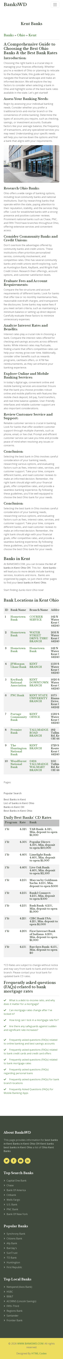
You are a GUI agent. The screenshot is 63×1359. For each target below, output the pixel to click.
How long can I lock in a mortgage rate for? (34, 1020)
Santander (13, 1315)
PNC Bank (17, 695)
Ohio (21, 35)
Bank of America (16, 1190)
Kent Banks (31, 23)
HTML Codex (39, 1353)
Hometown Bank (18, 618)
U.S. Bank (12, 1204)
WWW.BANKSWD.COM (30, 1343)
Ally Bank (12, 1243)
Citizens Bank (14, 1238)
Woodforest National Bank (18, 764)
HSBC (10, 1291)
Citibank (11, 1195)
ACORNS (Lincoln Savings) (21, 1301)
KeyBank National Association (18, 682)
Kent (32, 35)
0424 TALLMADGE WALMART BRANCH (39, 766)
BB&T (10, 1296)
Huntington (13, 1262)
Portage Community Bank (19, 716)
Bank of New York (17, 1214)
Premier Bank (16, 731)
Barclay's (12, 1248)
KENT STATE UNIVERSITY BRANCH (39, 698)
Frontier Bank (14, 1320)
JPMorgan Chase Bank (18, 665)
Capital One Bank (16, 1180)
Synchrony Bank (16, 1233)
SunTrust (12, 1253)
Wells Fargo (13, 1199)
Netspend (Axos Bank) (19, 1287)
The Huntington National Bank (19, 750)
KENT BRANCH (36, 665)
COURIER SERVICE (36, 618)
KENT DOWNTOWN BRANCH (39, 682)
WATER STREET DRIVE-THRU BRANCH (39, 637)
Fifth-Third (13, 1306)
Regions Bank (14, 1311)
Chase (10, 1185)
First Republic (14, 1267)
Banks (9, 35)
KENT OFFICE (35, 715)
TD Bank (12, 1257)
